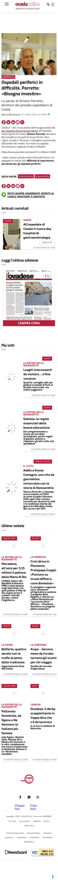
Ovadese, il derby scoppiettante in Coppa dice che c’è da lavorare (42, 715)
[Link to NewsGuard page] (16, 852)
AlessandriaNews (33, 833)
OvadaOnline (34, 837)
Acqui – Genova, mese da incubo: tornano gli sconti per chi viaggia (43, 655)
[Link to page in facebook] (4, 122)
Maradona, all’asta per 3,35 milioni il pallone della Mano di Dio (13, 570)
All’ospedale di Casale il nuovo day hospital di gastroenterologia (37, 230)
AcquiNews (9, 837)
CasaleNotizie (22, 837)
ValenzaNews (29, 842)
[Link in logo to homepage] (28, 4)
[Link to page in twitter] (8, 122)
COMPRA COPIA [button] (29, 323)
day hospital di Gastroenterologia (19, 130)
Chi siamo (12, 821)
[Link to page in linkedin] (13, 122)
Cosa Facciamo (24, 821)
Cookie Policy (29, 826)
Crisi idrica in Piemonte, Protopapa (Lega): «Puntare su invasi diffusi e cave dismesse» (43, 572)
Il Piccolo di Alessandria (15, 833)
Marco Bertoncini (10, 114)
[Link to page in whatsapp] (18, 122)
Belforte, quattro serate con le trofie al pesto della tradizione (13, 655)
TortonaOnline (47, 837)
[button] (48, 4)
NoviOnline (47, 833)
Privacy (46, 821)
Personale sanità (26, 176)
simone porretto (42, 176)
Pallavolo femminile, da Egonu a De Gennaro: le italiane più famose (11, 722)
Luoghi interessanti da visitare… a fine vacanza (37, 374)
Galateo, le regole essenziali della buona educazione (36, 423)
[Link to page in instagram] (38, 797)
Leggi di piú (47, 242)
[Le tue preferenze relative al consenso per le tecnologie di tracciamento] (53, 877)
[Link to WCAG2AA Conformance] (41, 853)
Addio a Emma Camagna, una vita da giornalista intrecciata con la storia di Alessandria (38, 478)
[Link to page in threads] (22, 122)
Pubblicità (36, 821)
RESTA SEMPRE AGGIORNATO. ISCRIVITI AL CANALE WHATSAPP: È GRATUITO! (30, 195)
